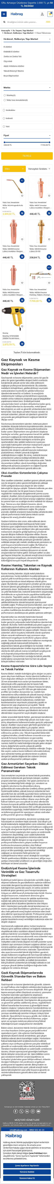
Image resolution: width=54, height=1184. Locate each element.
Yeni (7, 126)
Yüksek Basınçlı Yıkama (14, 71)
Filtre (7, 168)
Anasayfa (5, 30)
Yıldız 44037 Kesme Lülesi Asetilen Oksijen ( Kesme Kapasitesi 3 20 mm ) (40, 206)
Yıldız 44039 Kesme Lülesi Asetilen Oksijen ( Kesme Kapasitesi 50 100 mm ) (13, 293)
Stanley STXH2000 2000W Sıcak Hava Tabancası (11, 337)
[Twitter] (21, 1111)
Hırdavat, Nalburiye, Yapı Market (19, 33)
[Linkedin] (27, 1111)
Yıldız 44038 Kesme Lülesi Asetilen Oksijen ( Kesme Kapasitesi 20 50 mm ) (13, 250)
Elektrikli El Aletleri (11, 51)
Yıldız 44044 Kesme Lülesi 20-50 (38, 250)
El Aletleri (8, 47)
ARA (48, 22)
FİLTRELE (27, 156)
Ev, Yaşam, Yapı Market (23, 30)
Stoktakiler (10, 110)
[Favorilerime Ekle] (22, 195)
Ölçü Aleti (8, 61)
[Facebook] (15, 1111)
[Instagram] (32, 1111)
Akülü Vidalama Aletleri (14, 66)
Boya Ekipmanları (11, 76)
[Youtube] (38, 1111)
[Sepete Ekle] (22, 213)
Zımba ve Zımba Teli (12, 56)
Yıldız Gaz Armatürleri (17, 100)
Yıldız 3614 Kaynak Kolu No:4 (13, 206)
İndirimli (9, 118)
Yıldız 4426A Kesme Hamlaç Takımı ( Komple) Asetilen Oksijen (40, 293)
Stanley (11, 95)
